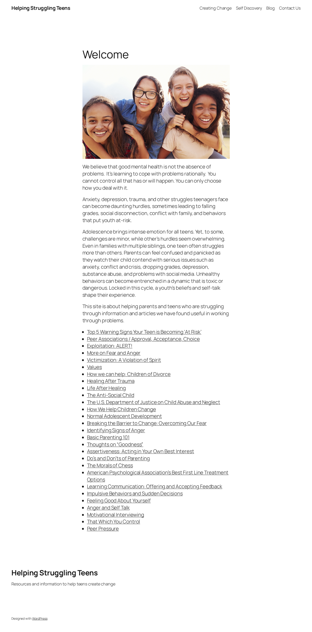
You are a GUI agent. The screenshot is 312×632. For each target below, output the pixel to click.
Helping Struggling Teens (40, 8)
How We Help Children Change (121, 409)
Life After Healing (106, 388)
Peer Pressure (103, 528)
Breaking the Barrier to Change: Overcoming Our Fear (147, 423)
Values (94, 367)
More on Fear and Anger (114, 352)
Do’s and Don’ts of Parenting (118, 458)
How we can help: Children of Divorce (129, 374)
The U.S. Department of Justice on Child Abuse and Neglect (153, 402)
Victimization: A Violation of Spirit (124, 360)
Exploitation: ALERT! (109, 345)
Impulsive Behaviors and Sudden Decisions (135, 493)
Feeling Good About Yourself (119, 500)
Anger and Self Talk (108, 507)
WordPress (40, 618)
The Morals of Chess (110, 465)
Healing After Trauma (111, 381)
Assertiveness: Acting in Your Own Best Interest (140, 451)
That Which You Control (113, 521)
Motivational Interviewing (115, 514)
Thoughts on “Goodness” (115, 444)
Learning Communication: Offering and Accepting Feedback (154, 486)
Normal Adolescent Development (124, 416)
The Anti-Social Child (110, 395)
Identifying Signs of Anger (116, 430)
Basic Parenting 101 (108, 437)
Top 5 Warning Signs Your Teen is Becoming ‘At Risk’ (144, 331)
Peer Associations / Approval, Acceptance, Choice (143, 339)
